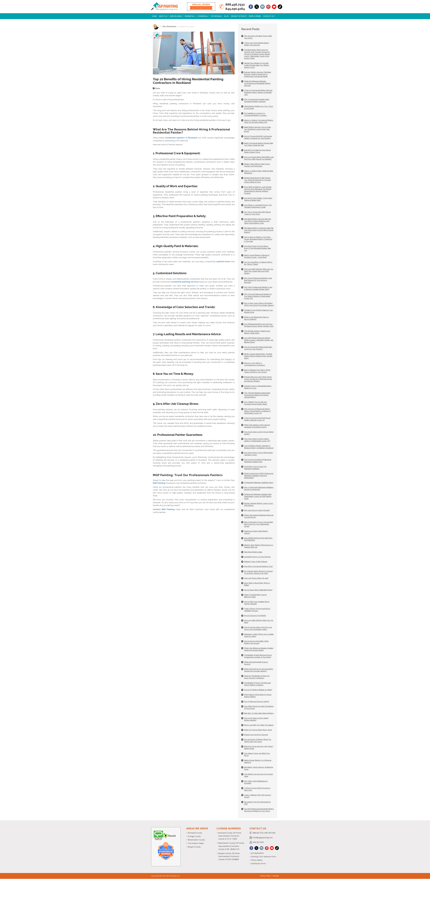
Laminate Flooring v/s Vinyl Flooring (257, 557)
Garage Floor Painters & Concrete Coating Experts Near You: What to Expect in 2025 (256, 65)
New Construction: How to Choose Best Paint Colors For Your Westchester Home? (258, 524)
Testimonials (216, 16)
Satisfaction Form (258, 863)
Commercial (202, 16)
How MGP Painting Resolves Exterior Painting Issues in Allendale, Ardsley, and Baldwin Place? (258, 340)
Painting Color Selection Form (263, 856)
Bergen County (194, 847)
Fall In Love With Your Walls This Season (259, 725)
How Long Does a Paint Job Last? (256, 578)
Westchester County (196, 840)
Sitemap (276, 876)
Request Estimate (239, 16)
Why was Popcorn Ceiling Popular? (257, 510)
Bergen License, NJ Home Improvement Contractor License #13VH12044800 (229, 856)
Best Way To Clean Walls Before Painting (259, 713)
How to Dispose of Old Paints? (255, 615)
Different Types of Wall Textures (255, 561)
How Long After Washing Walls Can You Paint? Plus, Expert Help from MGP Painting (258, 271)
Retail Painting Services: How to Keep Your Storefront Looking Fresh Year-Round (257, 129)
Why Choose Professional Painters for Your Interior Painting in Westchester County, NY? (258, 296)
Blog (226, 16)
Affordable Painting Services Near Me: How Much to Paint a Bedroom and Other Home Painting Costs (257, 221)
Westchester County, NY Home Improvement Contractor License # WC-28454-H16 (231, 846)
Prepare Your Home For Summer (256, 735)
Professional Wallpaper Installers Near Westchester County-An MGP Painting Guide (258, 496)
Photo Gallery (256, 860)
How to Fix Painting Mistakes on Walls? (258, 690)
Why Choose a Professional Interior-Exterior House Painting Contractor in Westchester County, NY (257, 411)
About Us (163, 16)
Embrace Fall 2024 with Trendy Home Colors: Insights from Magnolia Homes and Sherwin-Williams (258, 379)
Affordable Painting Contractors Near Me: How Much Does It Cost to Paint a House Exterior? (259, 230)
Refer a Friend (255, 16)
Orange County (194, 836)
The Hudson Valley (196, 843)
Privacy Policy (265, 876)
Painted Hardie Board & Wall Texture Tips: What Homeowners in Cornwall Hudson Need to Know (257, 180)
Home (154, 16)
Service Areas (176, 16)
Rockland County (195, 833)
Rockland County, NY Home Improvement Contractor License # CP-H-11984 (229, 836)
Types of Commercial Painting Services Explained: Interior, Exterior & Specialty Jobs (258, 92)
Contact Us (268, 16)
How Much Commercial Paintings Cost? (258, 566)
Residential (190, 16)
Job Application (257, 853)
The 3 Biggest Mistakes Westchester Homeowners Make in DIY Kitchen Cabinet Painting (257, 395)
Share (157, 88)
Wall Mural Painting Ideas (253, 552)
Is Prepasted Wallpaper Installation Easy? (259, 482)
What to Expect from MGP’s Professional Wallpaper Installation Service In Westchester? (258, 476)
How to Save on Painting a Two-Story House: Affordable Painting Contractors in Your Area (258, 239)
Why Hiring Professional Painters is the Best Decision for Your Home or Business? (258, 280)
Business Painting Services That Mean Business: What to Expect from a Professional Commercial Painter (257, 74)
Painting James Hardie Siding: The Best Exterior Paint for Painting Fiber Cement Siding (258, 356)
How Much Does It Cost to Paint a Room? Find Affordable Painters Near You (257, 248)
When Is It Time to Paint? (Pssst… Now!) (258, 730)
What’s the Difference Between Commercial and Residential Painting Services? (257, 83)
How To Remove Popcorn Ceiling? (256, 701)
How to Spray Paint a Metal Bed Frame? (258, 590)
